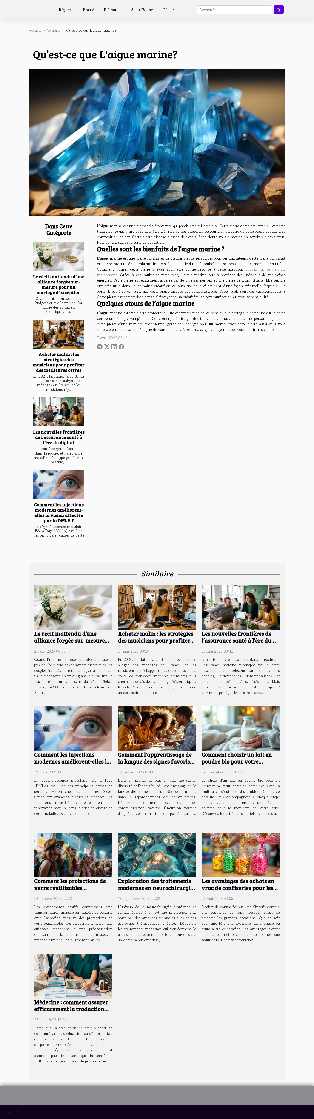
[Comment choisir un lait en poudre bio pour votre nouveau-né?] (241, 728)
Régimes (66, 9)
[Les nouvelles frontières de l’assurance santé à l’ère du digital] (58, 411)
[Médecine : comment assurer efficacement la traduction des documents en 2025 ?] (73, 975)
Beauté (88, 9)
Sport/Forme (142, 9)
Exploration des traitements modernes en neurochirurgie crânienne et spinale (155, 888)
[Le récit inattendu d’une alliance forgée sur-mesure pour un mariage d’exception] (58, 256)
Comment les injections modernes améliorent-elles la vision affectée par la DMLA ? (59, 512)
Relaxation (113, 9)
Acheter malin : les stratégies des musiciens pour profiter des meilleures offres (59, 362)
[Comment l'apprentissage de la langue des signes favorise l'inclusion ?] (157, 728)
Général (169, 9)
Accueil (35, 30)
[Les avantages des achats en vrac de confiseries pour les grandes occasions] (241, 854)
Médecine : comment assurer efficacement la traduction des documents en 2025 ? (71, 1009)
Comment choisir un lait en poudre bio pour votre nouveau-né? (237, 761)
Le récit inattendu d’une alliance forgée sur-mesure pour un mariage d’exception (58, 284)
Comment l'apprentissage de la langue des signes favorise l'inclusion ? (155, 761)
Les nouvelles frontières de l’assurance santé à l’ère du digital (59, 437)
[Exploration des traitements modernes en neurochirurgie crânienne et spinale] (157, 854)
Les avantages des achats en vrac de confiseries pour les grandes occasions (238, 888)
